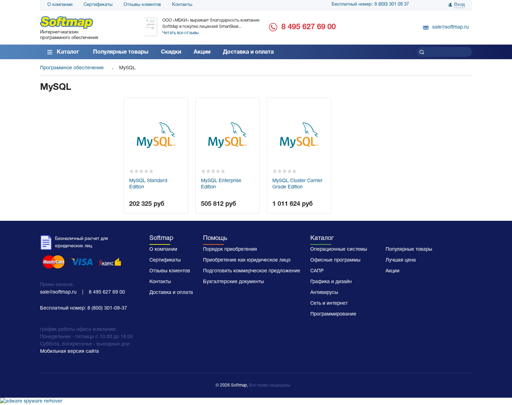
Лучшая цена (401, 260)
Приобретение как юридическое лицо (246, 260)
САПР (317, 271)
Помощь (215, 238)
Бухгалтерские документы (233, 282)
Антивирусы (324, 292)
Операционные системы (338, 249)
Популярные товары (120, 52)
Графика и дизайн (331, 282)
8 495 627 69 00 (308, 27)
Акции (202, 52)
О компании (59, 5)
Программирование (333, 314)
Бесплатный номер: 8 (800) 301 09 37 (370, 4)
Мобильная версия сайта (69, 351)
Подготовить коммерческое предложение (251, 271)
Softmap (161, 238)
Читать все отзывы (180, 33)
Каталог (68, 52)
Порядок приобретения (230, 249)
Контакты (182, 5)
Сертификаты (98, 5)
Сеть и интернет (329, 303)
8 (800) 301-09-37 (107, 308)
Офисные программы (335, 260)
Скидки (171, 52)
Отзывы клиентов (142, 5)
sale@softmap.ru (450, 27)
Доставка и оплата (248, 52)
